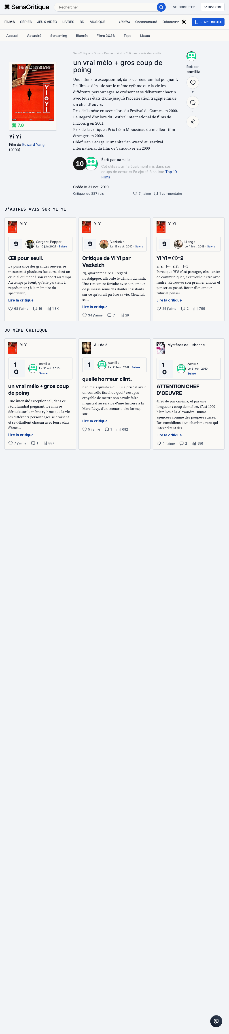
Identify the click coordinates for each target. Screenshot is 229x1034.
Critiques (132, 53)
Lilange (189, 242)
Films (97, 53)
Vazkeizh (117, 242)
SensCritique (81, 53)
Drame (108, 53)
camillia (124, 159)
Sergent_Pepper (48, 242)
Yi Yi (15, 136)
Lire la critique (21, 300)
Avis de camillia (151, 53)
